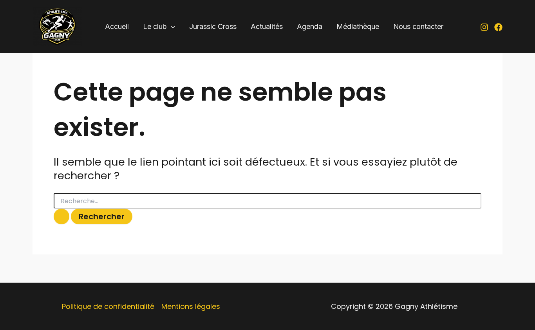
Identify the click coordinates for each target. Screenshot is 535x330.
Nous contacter (418, 26)
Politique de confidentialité (108, 306)
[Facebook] (498, 27)
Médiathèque (357, 26)
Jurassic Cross (213, 26)
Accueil (117, 26)
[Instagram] (484, 27)
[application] (171, 26)
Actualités (267, 26)
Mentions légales (190, 306)
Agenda (309, 26)
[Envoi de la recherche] (61, 216)
